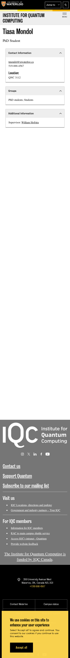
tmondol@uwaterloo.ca (21, 62)
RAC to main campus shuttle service (30, 533)
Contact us (11, 466)
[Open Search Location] (66, 5)
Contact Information (19, 52)
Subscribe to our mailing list (26, 486)
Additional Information (21, 113)
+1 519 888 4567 (37, 586)
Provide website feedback (24, 544)
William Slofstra (30, 122)
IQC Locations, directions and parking (31, 505)
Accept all (21, 647)
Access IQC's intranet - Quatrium (29, 538)
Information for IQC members (27, 528)
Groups (12, 90)
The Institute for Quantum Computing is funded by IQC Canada (35, 556)
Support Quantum (17, 476)
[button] (53, 5)
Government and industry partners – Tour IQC (35, 510)
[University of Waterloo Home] (12, 4)
